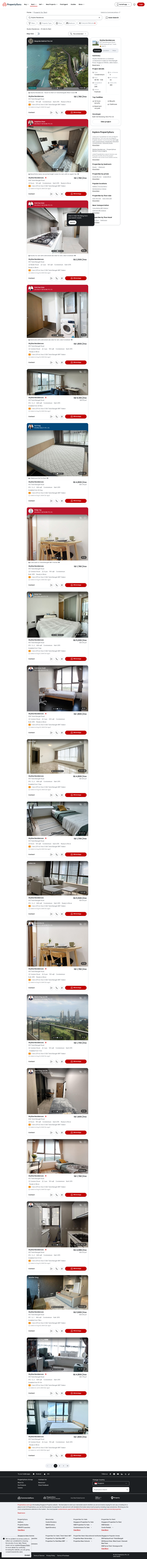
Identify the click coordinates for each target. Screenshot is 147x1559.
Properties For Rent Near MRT (55, 1541)
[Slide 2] (54, 771)
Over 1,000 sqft (107, 198)
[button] (97, 65)
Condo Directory (51, 1522)
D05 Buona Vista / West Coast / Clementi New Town (114, 1542)
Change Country (98, 1480)
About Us (21, 1482)
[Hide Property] (80, 47)
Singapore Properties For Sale (84, 1522)
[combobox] (64, 17)
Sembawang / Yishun (99, 189)
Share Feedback (43, 1485)
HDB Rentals (105, 1525)
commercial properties (114, 1509)
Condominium (100, 141)
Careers (20, 1488)
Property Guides (23, 1525)
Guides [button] (73, 4)
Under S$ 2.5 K (96, 177)
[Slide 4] (55, 169)
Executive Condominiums (90, 1509)
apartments (72, 1509)
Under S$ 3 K (107, 177)
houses (101, 1509)
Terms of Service (39, 1555)
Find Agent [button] (64, 4)
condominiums (62, 1509)
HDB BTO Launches (24, 1527)
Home (29, 12)
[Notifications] (134, 4)
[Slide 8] (57, 88)
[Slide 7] (55, 88)
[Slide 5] (56, 169)
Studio (94, 167)
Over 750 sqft (96, 198)
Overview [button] (97, 51)
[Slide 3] (53, 169)
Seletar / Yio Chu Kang (99, 186)
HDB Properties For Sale (81, 1525)
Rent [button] (33, 4)
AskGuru (20, 1522)
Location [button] (106, 51)
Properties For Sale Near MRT (55, 1538)
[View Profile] (40, 41)
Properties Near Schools (82, 1541)
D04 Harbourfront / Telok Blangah (112, 1538)
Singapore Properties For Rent (111, 1522)
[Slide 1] (52, 771)
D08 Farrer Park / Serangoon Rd (111, 1546)
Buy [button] (25, 4)
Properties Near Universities (83, 1538)
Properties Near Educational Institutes (87, 1536)
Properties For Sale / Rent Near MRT (58, 1536)
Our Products (22, 1485)
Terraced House (107, 143)
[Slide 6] (53, 88)
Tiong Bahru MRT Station (100, 208)
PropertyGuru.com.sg (24, 1505)
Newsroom (41, 1482)
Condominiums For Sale (82, 1527)
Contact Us (42, 1480)
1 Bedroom (101, 167)
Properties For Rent (108, 1519)
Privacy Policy (25, 1545)
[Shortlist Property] (85, 47)
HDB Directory (50, 1525)
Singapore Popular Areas (110, 1536)
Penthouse (103, 220)
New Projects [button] (51, 4)
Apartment (108, 141)
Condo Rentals (106, 1527)
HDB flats (79, 1509)
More (80, 4)
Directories (50, 1519)
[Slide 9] (59, 88)
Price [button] (114, 51)
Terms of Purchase (63, 1555)
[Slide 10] (61, 88)
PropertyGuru (23, 1519)
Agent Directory (51, 1527)
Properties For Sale (80, 1519)
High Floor (95, 220)
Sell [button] (40, 4)
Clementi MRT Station (99, 210)
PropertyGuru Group (25, 1480)
